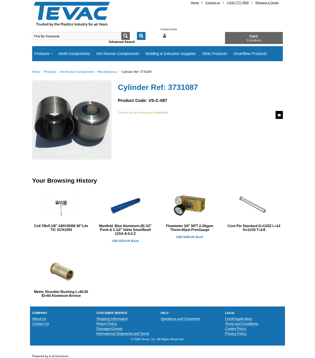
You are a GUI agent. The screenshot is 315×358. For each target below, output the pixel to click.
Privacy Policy (236, 333)
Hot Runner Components (117, 54)
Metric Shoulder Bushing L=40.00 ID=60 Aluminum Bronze (61, 293)
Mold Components (74, 54)
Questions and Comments (180, 319)
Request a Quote (267, 2)
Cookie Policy (235, 329)
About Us (39, 319)
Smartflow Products (250, 54)
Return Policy (106, 324)
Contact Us (40, 324)
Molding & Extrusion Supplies (171, 54)
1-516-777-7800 (238, 2)
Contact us (213, 2)
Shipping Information (112, 319)
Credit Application (238, 319)
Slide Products (214, 54)
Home (195, 2)
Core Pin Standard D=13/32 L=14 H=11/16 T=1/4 (254, 228)
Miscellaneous (108, 71)
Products (42, 54)
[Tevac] (71, 13)
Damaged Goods (109, 329)
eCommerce (60, 356)
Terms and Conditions (241, 324)
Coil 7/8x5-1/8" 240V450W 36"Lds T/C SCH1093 (61, 228)
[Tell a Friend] (279, 115)
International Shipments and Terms (122, 333)
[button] (254, 38)
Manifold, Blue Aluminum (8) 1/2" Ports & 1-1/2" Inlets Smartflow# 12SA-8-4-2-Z (125, 229)
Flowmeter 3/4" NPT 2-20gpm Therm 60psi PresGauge (189, 228)
